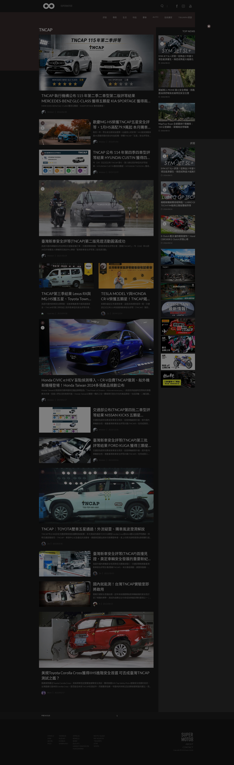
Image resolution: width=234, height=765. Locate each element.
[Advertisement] (96, 44)
